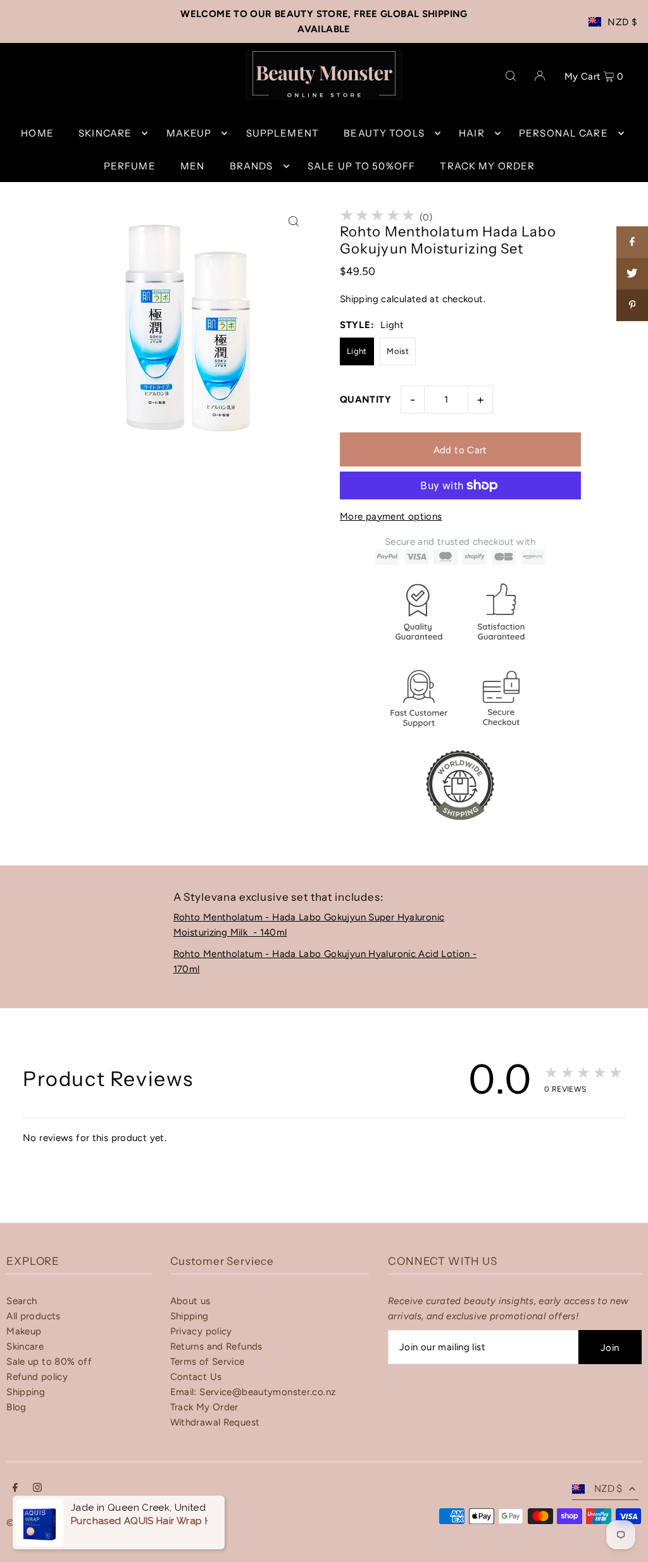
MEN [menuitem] (192, 166)
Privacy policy (201, 1331)
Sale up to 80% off (49, 1361)
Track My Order (204, 1407)
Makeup (23, 1331)
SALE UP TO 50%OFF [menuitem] (361, 166)
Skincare (25, 1346)
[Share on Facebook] (632, 242)
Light (357, 351)
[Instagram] (37, 1488)
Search (21, 1301)
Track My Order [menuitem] (487, 166)
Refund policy (37, 1376)
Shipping (359, 299)
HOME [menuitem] (37, 133)
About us (190, 1301)
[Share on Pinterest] (632, 305)
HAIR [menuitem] (472, 133)
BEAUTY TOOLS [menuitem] (384, 133)
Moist (398, 351)
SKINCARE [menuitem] (105, 133)
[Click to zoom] (294, 221)
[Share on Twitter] (632, 274)
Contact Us (196, 1376)
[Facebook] (15, 1488)
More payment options (391, 516)
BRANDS (251, 166)
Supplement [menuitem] (282, 133)
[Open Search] (511, 75)
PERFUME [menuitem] (130, 166)
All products (33, 1316)
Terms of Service (207, 1361)
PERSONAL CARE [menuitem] (563, 133)
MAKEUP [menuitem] (189, 133)
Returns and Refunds (216, 1346)
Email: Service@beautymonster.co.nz (253, 1392)
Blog (16, 1407)
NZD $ (622, 22)
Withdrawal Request (215, 1422)
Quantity (365, 399)
